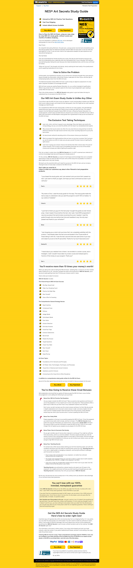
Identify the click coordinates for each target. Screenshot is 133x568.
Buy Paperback (65, 30)
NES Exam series (59, 42)
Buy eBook (48, 30)
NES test (59, 40)
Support (38, 5)
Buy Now (95, 2)
